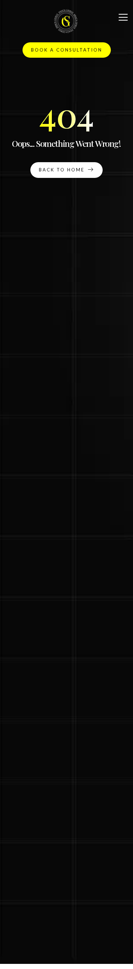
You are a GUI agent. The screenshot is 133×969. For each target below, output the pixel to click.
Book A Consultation (66, 50)
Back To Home (62, 169)
